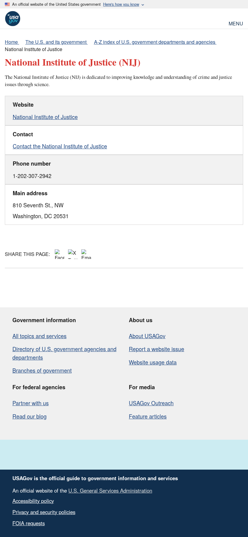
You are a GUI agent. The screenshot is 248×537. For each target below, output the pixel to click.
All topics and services (39, 336)
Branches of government (42, 370)
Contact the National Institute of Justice (60, 146)
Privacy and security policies (43, 512)
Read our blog (29, 416)
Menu (236, 23)
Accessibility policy (33, 500)
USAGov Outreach (151, 403)
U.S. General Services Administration (110, 490)
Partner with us (30, 403)
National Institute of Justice (45, 117)
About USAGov (147, 336)
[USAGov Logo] (12, 18)
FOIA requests (28, 523)
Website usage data (153, 362)
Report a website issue (156, 349)
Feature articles (148, 416)
